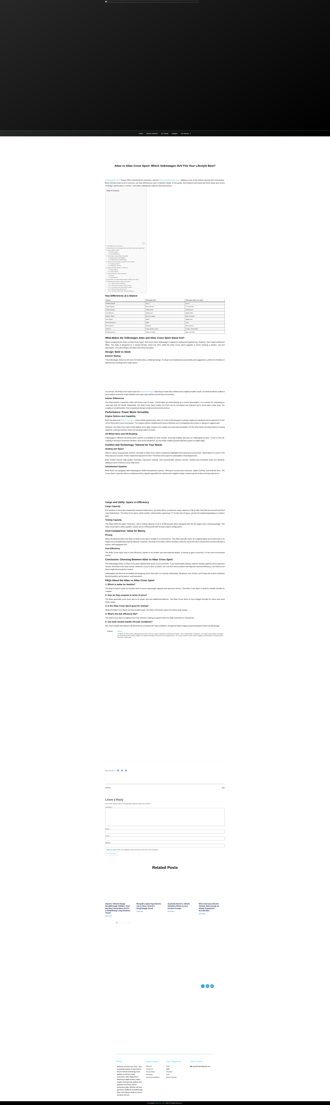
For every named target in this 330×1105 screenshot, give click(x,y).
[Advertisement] (51, 149)
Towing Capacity (114, 271)
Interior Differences (115, 254)
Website (107, 842)
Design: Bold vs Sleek (113, 250)
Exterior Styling (114, 252)
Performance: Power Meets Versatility (118, 256)
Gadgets (175, 133)
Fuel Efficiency (114, 277)
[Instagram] (207, 986)
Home (141, 133)
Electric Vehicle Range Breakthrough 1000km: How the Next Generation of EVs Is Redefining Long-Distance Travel (117, 908)
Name (107, 829)
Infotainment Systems (115, 265)
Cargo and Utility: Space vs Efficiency (118, 267)
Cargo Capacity (114, 269)
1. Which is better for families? (117, 283)
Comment (109, 807)
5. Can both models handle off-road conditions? (122, 291)
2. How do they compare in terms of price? (120, 285)
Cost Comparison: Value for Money (117, 273)
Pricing (112, 275)
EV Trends (164, 133)
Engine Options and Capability (117, 258)
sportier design (147, 392)
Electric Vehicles (152, 133)
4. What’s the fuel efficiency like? (118, 289)
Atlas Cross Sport (127, 420)
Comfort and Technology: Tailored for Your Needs (121, 262)
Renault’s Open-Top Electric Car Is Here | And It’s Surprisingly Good (148, 906)
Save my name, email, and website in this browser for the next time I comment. (132, 849)
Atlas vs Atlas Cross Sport (170, 180)
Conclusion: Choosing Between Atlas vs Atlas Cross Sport (123, 279)
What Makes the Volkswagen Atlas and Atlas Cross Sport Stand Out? (126, 248)
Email (107, 836)
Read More (108, 916)
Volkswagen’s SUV (113, 180)
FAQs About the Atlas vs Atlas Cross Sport (119, 281)
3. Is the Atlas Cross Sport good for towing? (121, 287)
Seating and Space (115, 263)
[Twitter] (212, 986)
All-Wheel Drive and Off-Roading (118, 259)
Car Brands (185, 133)
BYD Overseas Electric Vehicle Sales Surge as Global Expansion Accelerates (209, 907)
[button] (118, 771)
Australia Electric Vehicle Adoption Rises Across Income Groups (179, 906)
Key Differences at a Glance (115, 246)
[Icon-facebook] (203, 986)
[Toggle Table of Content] (143, 243)
